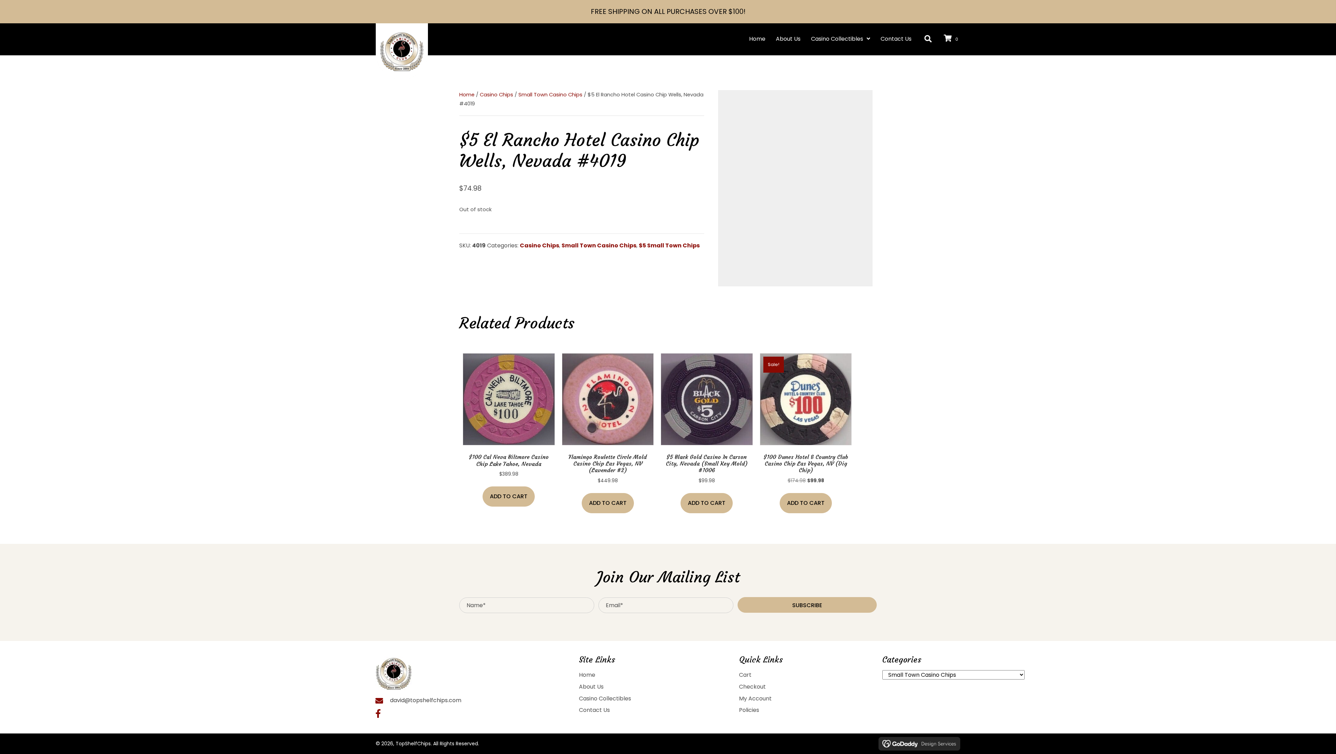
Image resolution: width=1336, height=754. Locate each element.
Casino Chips (496, 94)
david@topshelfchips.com (425, 700)
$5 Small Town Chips (669, 245)
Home (467, 94)
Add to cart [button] (508, 496)
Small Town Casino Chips (550, 94)
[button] (928, 39)
